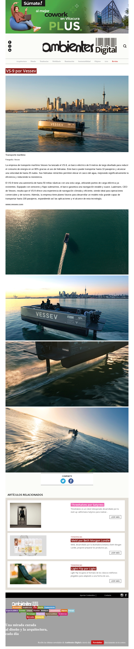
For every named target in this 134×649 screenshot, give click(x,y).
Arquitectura (21, 61)
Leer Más (115, 517)
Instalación (40, 617)
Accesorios (17, 607)
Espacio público (12, 611)
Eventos (22, 611)
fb (126, 595)
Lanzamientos (55, 611)
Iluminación (69, 61)
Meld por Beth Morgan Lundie (90, 540)
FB (71, 481)
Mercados (30, 617)
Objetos (97, 61)
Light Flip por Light (83, 568)
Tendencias (44, 61)
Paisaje (71, 611)
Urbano (29, 611)
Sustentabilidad (84, 61)
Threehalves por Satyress (87, 504)
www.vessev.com (14, 204)
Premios (37, 611)
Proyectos (40, 614)
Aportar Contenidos (87, 595)
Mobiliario (56, 61)
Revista (115, 61)
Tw (63, 481)
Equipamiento (49, 607)
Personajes (31, 614)
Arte (106, 61)
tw (122, 595)
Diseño (33, 61)
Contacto (107, 595)
